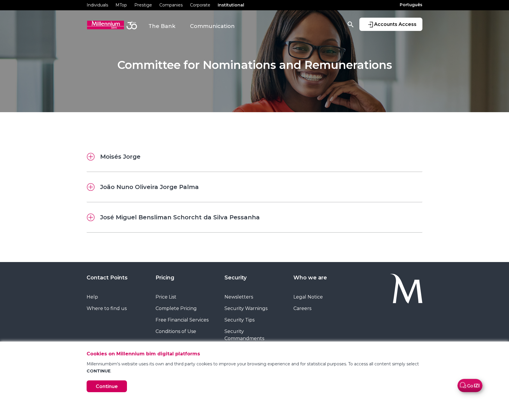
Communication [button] (212, 26)
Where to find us (107, 308)
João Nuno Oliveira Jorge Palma (149, 186)
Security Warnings (245, 308)
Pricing (165, 277)
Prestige (143, 5)
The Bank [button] (161, 26)
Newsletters (238, 297)
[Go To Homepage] (392, 289)
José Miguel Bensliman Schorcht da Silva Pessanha (180, 217)
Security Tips (239, 320)
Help (92, 297)
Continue (107, 386)
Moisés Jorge (120, 156)
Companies (171, 5)
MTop (121, 5)
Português (411, 4)
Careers (302, 308)
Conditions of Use (176, 331)
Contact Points (107, 277)
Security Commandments (244, 335)
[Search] (350, 24)
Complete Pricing (176, 308)
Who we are (310, 277)
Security (235, 277)
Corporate (200, 5)
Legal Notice (308, 297)
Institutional (231, 5)
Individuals (97, 5)
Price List (166, 297)
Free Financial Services (182, 320)
